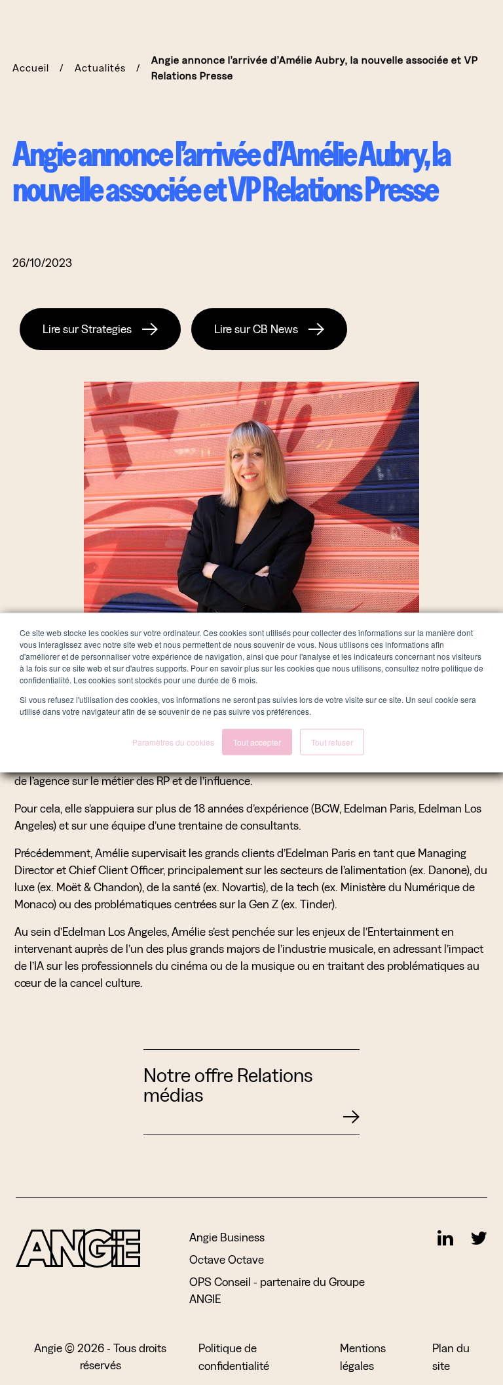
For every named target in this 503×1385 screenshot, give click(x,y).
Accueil (30, 67)
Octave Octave (226, 1259)
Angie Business (227, 1237)
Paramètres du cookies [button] (173, 742)
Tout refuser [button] (332, 742)
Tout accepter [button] (257, 742)
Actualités (100, 67)
